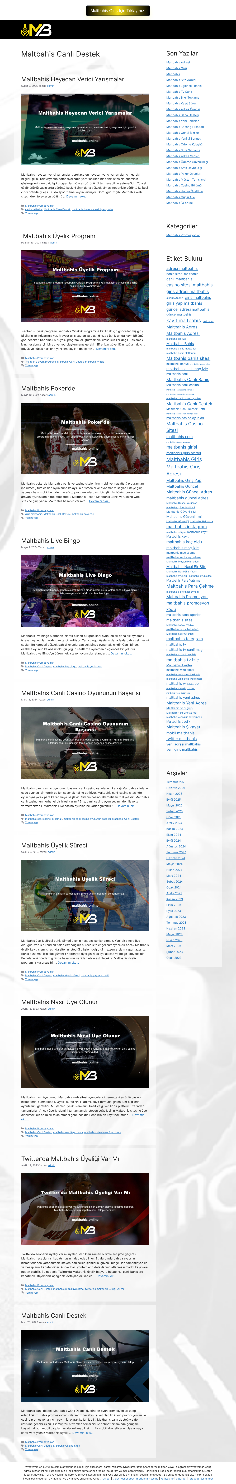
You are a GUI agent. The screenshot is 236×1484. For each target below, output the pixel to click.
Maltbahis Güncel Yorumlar (181, 502)
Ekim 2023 (173, 905)
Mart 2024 (173, 875)
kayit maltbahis (183, 320)
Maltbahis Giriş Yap (183, 480)
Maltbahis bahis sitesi (188, 358)
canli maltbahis (34, 209)
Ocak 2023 (174, 957)
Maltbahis (173, 74)
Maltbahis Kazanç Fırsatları (185, 127)
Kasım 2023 (174, 899)
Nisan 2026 (174, 793)
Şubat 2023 (174, 952)
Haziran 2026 (175, 788)
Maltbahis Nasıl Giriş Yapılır (181, 571)
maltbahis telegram (184, 638)
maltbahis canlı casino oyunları (183, 398)
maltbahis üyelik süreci (66, 975)
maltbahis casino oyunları (185, 418)
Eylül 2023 (173, 911)
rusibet (106, 1478)
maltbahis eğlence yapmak (178, 442)
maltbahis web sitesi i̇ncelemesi (184, 678)
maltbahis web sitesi (180, 670)
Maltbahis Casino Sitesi (66, 1445)
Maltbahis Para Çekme (190, 586)
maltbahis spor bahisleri (182, 629)
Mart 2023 (173, 946)
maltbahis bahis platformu (181, 353)
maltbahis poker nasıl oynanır (182, 591)
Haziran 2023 (175, 928)
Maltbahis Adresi (178, 62)
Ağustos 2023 (176, 916)
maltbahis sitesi (179, 620)
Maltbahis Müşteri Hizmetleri (182, 561)
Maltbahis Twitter (179, 665)
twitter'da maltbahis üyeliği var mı (104, 1288)
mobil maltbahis (180, 733)
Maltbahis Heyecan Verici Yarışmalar (72, 79)
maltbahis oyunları (176, 575)
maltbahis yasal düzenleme (178, 693)
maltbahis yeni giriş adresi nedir (184, 716)
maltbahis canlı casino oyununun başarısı (87, 818)
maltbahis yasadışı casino (180, 688)
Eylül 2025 (173, 799)
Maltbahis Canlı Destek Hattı (185, 409)
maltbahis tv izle (94, 361)
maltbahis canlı (177, 374)
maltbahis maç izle (182, 548)
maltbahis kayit (197, 532)
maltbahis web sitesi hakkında (183, 674)
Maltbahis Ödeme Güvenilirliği (187, 162)
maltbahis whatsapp (182, 684)
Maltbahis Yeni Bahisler (182, 121)
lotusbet (194, 1478)
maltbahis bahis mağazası (181, 348)
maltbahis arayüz (176, 338)
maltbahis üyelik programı (40, 361)
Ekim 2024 (173, 834)
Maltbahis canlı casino (182, 385)
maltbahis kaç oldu (184, 541)
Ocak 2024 (174, 887)
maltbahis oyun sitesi (200, 575)
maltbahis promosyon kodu (187, 606)
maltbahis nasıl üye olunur (68, 1132)
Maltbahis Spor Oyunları (179, 633)
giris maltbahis (33, 513)
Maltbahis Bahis (180, 343)
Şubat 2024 (174, 881)
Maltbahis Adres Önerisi (183, 109)
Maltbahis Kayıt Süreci (181, 103)
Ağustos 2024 (176, 846)
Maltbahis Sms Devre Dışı (184, 168)
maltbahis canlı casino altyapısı (180, 390)
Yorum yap (31, 213)
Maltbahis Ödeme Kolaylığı (184, 144)
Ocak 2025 (173, 817)
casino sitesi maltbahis (189, 284)
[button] (118, 11)
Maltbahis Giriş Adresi (183, 470)
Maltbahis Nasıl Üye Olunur (59, 1001)
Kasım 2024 (174, 829)
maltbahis (208, 321)
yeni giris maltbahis (182, 749)
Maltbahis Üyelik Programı (59, 236)
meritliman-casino (147, 1478)
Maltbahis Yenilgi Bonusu (183, 138)
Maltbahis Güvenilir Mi (181, 511)
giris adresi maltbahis (187, 291)
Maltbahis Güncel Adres (189, 491)
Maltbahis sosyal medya (180, 624)
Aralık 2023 (174, 893)
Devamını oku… (76, 196)
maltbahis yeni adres (90, 666)
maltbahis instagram (186, 526)
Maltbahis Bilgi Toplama (182, 97)
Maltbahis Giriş (176, 68)
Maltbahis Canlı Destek (57, 209)
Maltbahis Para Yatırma (183, 580)
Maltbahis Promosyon (187, 596)
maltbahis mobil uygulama (68, 1288)
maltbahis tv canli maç (184, 650)
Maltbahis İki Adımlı (179, 203)
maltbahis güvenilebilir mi (180, 507)
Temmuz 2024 (176, 852)
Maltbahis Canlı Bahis (187, 379)
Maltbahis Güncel (182, 486)
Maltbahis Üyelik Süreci (54, 845)
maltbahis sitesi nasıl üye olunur (102, 1132)
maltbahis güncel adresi (187, 498)
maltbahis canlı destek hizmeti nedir (182, 414)
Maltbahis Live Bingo (50, 540)
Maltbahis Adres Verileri (183, 156)
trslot (116, 1478)
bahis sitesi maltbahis (182, 274)
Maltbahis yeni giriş (179, 708)
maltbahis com (179, 436)
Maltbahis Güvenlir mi (184, 517)
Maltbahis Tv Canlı (179, 91)
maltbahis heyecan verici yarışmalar (92, 209)
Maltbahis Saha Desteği (182, 115)
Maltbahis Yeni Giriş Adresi (181, 712)
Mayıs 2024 (174, 864)
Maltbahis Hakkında (201, 521)
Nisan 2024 (174, 870)
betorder (181, 1478)
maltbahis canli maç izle (187, 369)
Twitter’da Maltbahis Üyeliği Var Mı (70, 1158)
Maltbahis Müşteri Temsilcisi (186, 179)
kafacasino (167, 1478)
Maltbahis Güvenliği (177, 521)
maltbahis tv (176, 644)
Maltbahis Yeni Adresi (187, 702)
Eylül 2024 (173, 840)
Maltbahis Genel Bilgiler (182, 132)
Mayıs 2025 (174, 805)
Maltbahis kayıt (177, 536)
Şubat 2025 (174, 811)
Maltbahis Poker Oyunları (183, 173)
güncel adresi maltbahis (187, 309)
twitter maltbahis (181, 738)
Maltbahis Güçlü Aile (180, 197)
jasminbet (207, 1478)
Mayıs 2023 (174, 934)
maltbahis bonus (177, 363)
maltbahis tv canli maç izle (181, 654)
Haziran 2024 (175, 858)
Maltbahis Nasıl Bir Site (186, 566)
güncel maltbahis (179, 314)
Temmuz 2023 (176, 922)
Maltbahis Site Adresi (181, 80)
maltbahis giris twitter (183, 453)
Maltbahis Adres (181, 326)
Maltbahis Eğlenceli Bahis (184, 86)
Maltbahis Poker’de (48, 388)
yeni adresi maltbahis (183, 744)
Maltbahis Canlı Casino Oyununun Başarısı (80, 693)
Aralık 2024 (174, 823)
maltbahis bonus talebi (200, 364)
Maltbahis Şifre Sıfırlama (183, 150)
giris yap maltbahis (184, 303)
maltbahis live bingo (64, 666)
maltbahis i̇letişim (176, 532)
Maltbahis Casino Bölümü (184, 185)
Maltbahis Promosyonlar (39, 205)
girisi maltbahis (174, 297)
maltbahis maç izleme (180, 552)
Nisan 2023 (174, 940)
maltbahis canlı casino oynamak (43, 818)
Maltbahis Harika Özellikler (184, 191)
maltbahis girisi (181, 447)
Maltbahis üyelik (178, 721)
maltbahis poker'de (83, 513)
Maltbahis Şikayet (183, 726)
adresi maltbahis (182, 268)
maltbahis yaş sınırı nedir (95, 975)
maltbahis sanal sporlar (183, 615)
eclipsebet (127, 1478)
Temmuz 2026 (176, 782)
